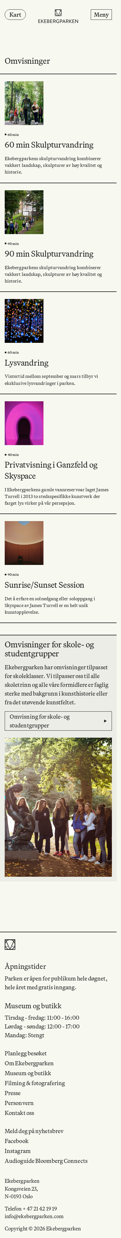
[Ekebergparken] (58, 16)
